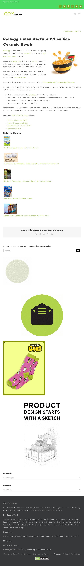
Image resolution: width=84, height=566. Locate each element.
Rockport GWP (14, 129)
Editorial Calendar (11, 545)
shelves (32, 95)
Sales (23, 550)
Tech (61, 536)
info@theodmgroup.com (10, 2)
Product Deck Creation (28, 519)
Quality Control (49, 522)
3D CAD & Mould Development (53, 519)
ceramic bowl (20, 77)
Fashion (40, 536)
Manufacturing (34, 522)
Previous (69, 31)
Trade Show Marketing (13, 528)
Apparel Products (20, 510)
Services (7, 515)
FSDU (44, 525)
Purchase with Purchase (29, 525)
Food (48, 536)
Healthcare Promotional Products (18, 508)
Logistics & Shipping (66, 522)
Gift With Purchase (20, 115)
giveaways (16, 61)
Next (77, 31)
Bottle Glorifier (71, 525)
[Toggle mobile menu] (79, 14)
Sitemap (57, 554)
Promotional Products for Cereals (58, 82)
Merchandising (44, 550)
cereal (34, 61)
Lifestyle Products (61, 508)
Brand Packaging (55, 525)
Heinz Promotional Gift (18, 123)
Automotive (8, 536)
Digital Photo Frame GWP (19, 126)
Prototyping (73, 519)
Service (76, 536)
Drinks (18, 536)
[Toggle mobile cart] (75, 14)
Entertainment (29, 536)
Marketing (30, 550)
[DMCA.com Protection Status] (42, 558)
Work (15, 515)
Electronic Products (43, 508)
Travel (68, 536)
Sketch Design (9, 519)
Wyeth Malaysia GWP (17, 120)
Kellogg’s (7, 51)
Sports (55, 536)
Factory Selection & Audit (14, 522)
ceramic (27, 53)
